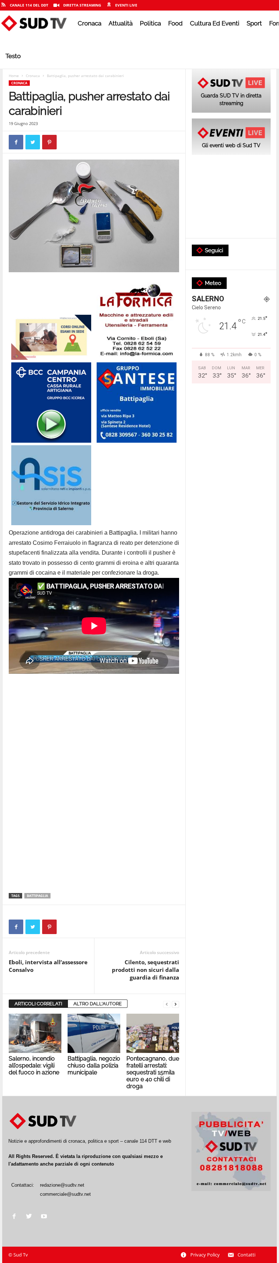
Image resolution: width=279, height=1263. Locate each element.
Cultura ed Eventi (214, 23)
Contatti (246, 1254)
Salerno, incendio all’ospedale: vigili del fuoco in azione (34, 1065)
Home (14, 75)
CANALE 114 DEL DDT (29, 5)
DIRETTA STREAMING (82, 5)
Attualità (121, 23)
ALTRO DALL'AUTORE (97, 1003)
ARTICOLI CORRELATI (38, 1003)
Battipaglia (37, 895)
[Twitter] (30, 1217)
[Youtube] (45, 1217)
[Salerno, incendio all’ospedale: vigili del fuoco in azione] (35, 1033)
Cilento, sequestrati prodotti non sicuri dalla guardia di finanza (145, 969)
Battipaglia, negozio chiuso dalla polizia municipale (94, 1065)
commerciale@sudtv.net (65, 1194)
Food (175, 23)
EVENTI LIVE (126, 5)
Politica (150, 23)
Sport (254, 23)
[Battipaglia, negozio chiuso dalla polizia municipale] (94, 1033)
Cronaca (89, 23)
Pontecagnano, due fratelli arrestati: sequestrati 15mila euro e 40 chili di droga (152, 1072)
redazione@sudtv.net (62, 1185)
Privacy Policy (205, 1254)
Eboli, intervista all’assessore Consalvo (48, 965)
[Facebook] (15, 1217)
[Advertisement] (94, 736)
